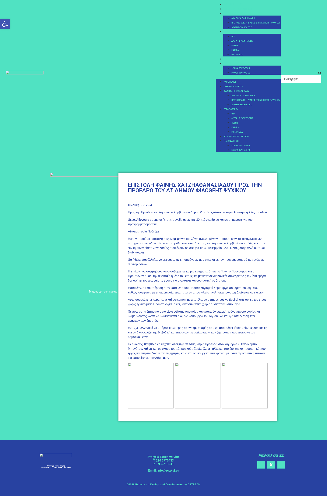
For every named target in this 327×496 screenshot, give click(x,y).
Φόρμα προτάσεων (240, 68)
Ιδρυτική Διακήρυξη (239, 8)
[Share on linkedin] (61, 299)
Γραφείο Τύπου (235, 31)
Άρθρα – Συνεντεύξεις (242, 41)
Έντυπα (235, 50)
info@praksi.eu (168, 470)
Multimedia (237, 55)
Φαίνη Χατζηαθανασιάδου (243, 13)
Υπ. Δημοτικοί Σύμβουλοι (242, 58)
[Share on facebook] (51, 299)
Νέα (233, 36)
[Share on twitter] (56, 299)
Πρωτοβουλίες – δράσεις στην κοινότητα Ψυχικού (255, 23)
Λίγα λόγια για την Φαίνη (243, 18)
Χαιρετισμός (233, 4)
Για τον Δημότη (236, 63)
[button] (248, 77)
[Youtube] (281, 465)
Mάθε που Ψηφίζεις (241, 73)
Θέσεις (234, 46)
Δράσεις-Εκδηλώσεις (241, 27)
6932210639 (165, 464)
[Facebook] (261, 465)
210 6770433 (165, 460)
